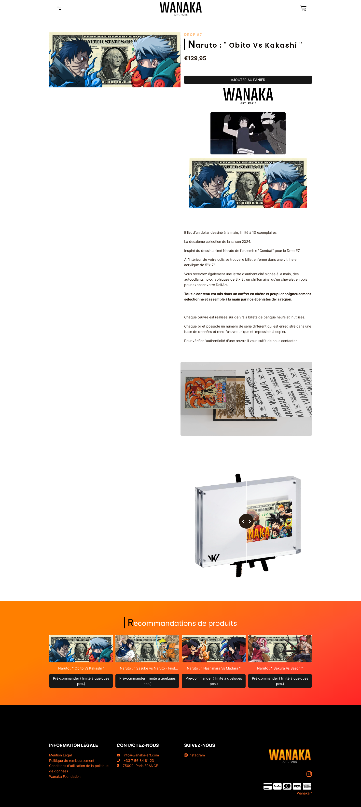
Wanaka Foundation (65, 776)
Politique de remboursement (71, 760)
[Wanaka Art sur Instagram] (309, 774)
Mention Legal (60, 755)
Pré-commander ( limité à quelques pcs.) (81, 681)
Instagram (196, 755)
